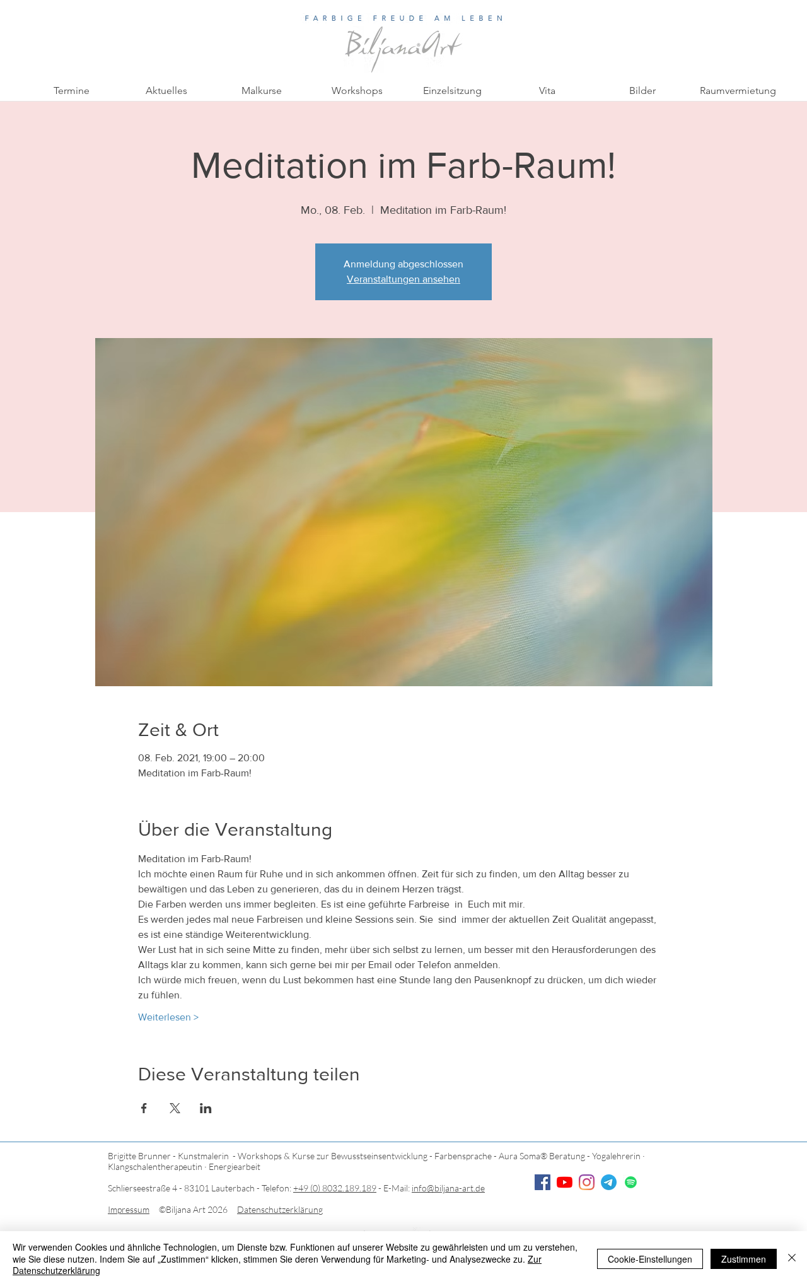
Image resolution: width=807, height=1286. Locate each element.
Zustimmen (743, 1259)
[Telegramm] (609, 1182)
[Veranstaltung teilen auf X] (175, 1108)
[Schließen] (791, 1258)
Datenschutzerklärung (280, 1209)
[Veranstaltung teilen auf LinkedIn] (206, 1108)
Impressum (128, 1209)
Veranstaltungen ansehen (403, 279)
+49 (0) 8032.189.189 (334, 1188)
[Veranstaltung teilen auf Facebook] (144, 1108)
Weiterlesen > (168, 1017)
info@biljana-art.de (448, 1188)
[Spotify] (631, 1182)
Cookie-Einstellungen (650, 1259)
